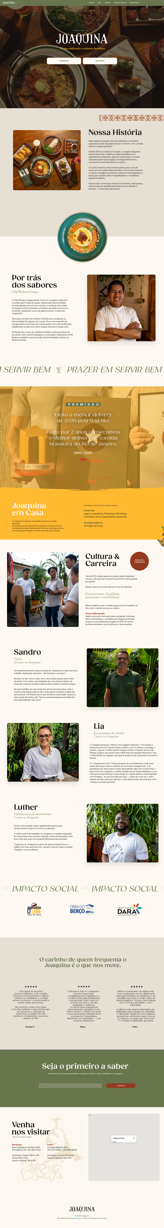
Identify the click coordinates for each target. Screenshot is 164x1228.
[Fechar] (134, 1138)
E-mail (42, 1081)
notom (79, 1218)
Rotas (114, 1142)
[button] (124, 1145)
